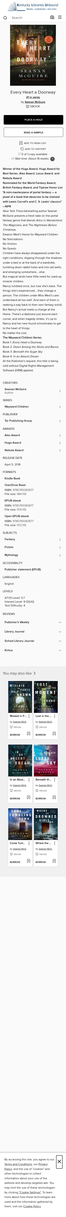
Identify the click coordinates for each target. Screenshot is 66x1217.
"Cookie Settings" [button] (30, 1192)
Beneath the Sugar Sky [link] (44, 779)
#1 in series (33, 97)
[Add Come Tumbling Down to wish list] (28, 861)
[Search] (5, 18)
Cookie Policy (32, 1206)
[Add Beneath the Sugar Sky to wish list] (54, 797)
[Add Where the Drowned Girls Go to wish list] (54, 861)
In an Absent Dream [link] (18, 779)
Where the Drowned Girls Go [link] (44, 843)
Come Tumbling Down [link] (18, 843)
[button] (33, 120)
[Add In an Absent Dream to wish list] (28, 797)
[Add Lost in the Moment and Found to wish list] (54, 734)
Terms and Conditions (18, 1164)
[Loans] (52, 18)
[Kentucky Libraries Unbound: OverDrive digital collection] (33, 6)
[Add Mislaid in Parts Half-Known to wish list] (28, 734)
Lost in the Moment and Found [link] (44, 716)
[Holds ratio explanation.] (52, 159)
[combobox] (25, 17)
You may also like (18, 673)
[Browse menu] (59, 17)
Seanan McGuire (35, 102)
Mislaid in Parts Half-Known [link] (18, 716)
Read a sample (33, 132)
